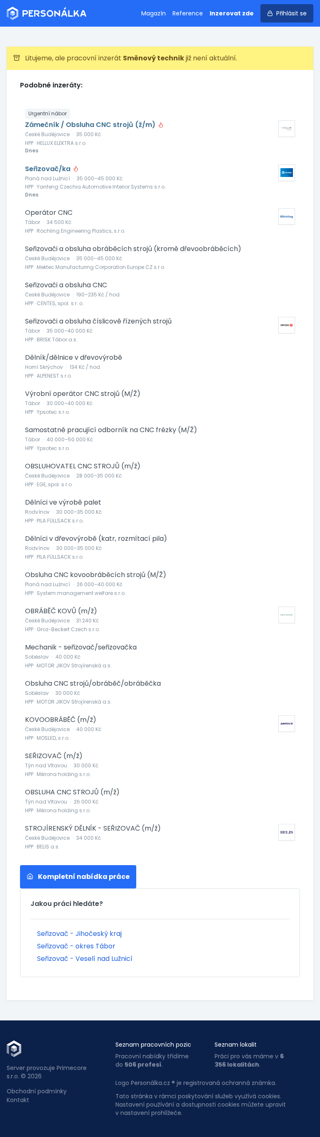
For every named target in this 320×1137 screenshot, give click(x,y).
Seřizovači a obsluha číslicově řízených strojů (98, 321)
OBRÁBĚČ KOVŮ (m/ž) (61, 611)
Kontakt (18, 1100)
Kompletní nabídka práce (83, 876)
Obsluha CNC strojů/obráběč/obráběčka (93, 683)
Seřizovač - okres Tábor (76, 946)
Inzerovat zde (232, 13)
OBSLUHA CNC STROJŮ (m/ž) (72, 792)
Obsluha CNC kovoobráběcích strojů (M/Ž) (95, 575)
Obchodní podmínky (37, 1091)
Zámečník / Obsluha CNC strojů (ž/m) (91, 124)
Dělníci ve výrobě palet (63, 502)
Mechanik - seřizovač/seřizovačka (81, 647)
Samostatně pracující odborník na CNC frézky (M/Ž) (111, 430)
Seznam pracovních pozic (153, 1044)
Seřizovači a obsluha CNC (66, 285)
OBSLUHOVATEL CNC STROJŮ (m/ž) (82, 466)
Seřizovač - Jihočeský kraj (79, 933)
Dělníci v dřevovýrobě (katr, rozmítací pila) (96, 538)
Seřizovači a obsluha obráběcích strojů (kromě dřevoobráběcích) (133, 249)
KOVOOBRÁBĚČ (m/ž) (60, 719)
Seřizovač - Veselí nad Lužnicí (84, 958)
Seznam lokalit (236, 1044)
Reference (187, 13)
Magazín (153, 13)
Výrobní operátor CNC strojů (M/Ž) (82, 393)
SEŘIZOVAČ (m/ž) (53, 756)
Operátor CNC (48, 212)
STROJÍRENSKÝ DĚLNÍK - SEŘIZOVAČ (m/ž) (93, 828)
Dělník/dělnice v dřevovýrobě (73, 357)
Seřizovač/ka (48, 169)
